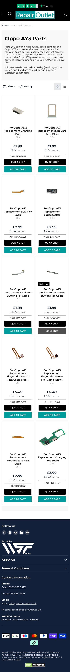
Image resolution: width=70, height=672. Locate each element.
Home (5, 25)
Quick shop (18, 162)
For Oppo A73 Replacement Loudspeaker (52, 211)
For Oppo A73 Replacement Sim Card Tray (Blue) (52, 131)
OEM (18, 137)
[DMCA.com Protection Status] (35, 666)
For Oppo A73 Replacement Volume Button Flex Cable (18, 292)
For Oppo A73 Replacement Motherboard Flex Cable (18, 459)
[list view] (64, 86)
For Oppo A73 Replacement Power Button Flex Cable (52, 292)
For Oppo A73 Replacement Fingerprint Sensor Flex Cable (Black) (52, 375)
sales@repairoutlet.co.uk (22, 603)
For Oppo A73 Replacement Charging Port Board (52, 457)
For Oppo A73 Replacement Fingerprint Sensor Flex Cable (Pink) (18, 375)
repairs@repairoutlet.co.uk (26, 609)
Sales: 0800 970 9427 (14, 587)
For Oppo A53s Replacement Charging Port (18, 131)
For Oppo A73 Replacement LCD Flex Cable (18, 211)
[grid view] (57, 86)
